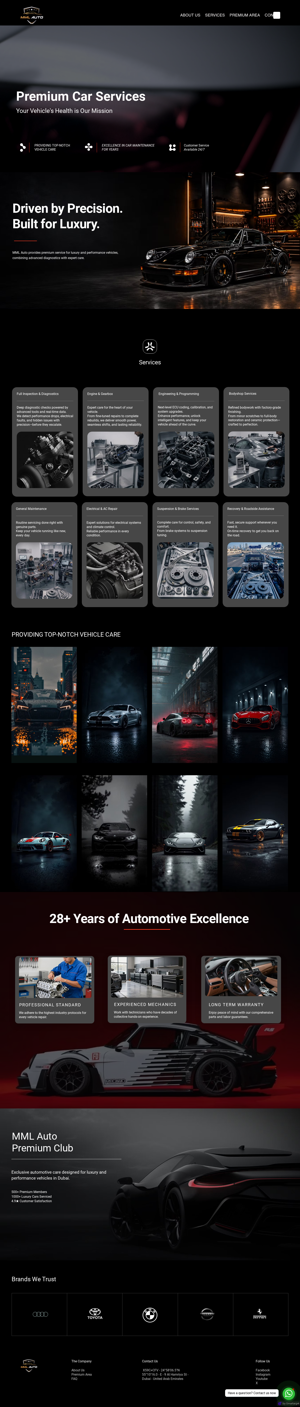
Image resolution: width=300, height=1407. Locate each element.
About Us (77, 1370)
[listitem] (44, 705)
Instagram (263, 1374)
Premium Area (81, 1374)
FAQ (74, 1379)
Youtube (262, 1379)
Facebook (263, 1370)
